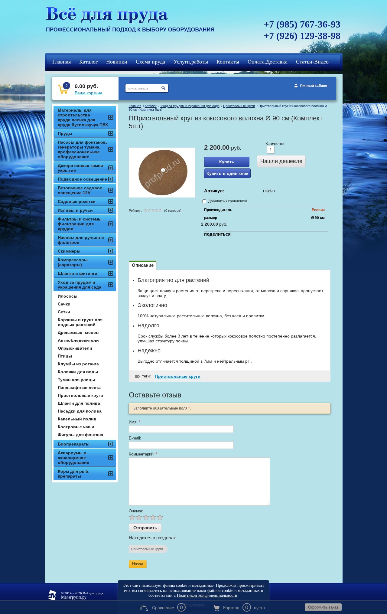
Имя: (134, 422)
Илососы (67, 296)
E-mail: (135, 438)
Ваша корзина (88, 92)
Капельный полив (77, 418)
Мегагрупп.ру (73, 597)
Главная (135, 106)
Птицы (65, 356)
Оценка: (136, 511)
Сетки (64, 311)
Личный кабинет (314, 85)
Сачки (64, 304)
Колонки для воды (78, 371)
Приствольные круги (239, 106)
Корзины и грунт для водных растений (80, 322)
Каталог (151, 106)
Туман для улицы (76, 379)
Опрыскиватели (75, 348)
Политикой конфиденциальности (207, 595)
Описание (143, 265)
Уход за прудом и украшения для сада (190, 106)
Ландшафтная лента (79, 387)
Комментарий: (143, 454)
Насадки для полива (80, 411)
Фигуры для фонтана (80, 434)
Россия (318, 210)
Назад (137, 564)
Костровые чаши (76, 426)
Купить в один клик (227, 173)
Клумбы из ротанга (78, 363)
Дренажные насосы (78, 332)
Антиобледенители (78, 340)
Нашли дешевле (281, 161)
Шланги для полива (79, 403)
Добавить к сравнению (227, 201)
